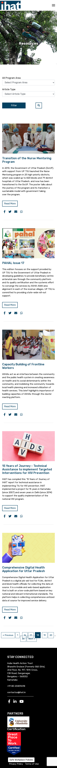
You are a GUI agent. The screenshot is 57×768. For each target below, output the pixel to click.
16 (25, 635)
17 (31, 635)
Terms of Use (32, 764)
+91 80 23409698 (16, 686)
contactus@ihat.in (16, 692)
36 (23, 638)
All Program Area (11, 78)
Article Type (8, 89)
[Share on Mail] (16, 212)
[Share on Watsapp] (21, 212)
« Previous (8, 635)
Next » (31, 638)
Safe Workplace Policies (21, 759)
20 (51, 635)
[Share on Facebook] (4, 212)
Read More (10, 203)
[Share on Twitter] (10, 212)
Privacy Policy (16, 764)
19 (45, 635)
